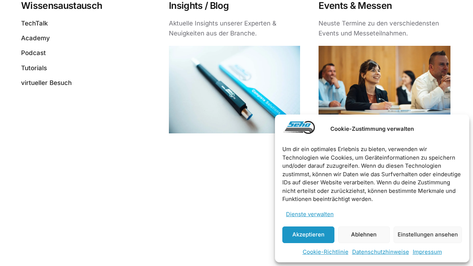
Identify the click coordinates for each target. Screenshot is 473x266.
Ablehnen (364, 234)
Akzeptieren (308, 234)
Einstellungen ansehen (428, 234)
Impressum (427, 251)
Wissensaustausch (61, 5)
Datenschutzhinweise (380, 251)
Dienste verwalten (310, 214)
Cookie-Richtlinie (325, 251)
